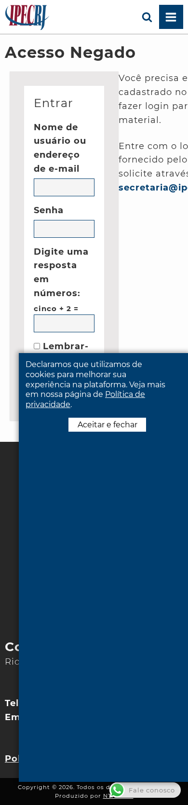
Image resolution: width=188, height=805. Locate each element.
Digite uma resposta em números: (61, 272)
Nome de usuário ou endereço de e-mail (60, 148)
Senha (49, 210)
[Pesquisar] (147, 17)
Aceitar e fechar (107, 424)
